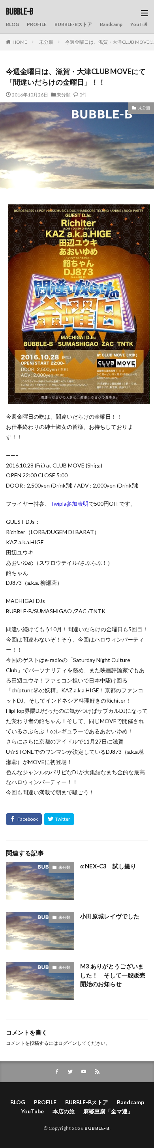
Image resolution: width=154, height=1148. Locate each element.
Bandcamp (111, 24)
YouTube (140, 24)
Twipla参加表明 (69, 503)
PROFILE (37, 24)
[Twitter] (59, 819)
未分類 (46, 42)
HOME (20, 42)
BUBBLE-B (19, 12)
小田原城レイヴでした (109, 916)
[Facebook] (24, 819)
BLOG (12, 24)
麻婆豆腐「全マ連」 (108, 1111)
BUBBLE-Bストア (73, 24)
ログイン (67, 1043)
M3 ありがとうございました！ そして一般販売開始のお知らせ (112, 975)
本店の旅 (64, 1111)
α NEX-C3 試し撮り (108, 866)
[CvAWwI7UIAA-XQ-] (79, 398)
